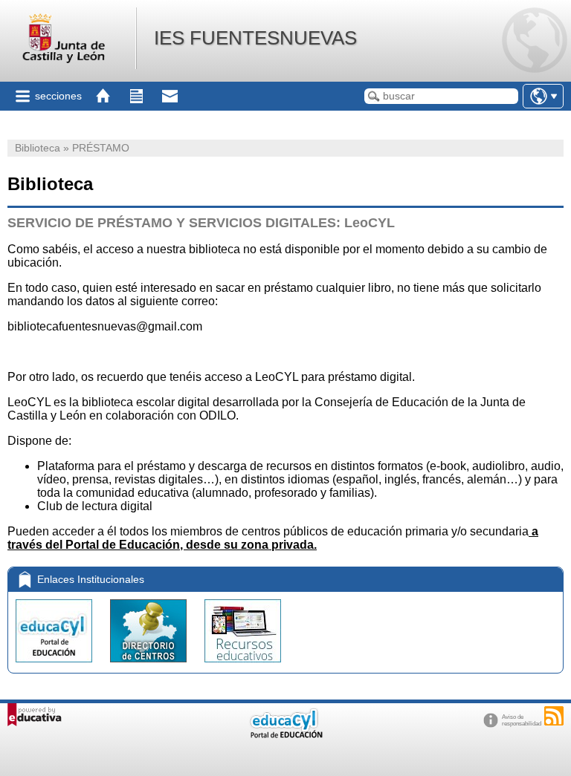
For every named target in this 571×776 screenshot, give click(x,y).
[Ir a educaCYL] (285, 734)
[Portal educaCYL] (55, 665)
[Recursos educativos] (242, 665)
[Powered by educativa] (34, 714)
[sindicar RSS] (554, 716)
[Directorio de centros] (150, 665)
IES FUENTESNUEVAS (255, 37)
